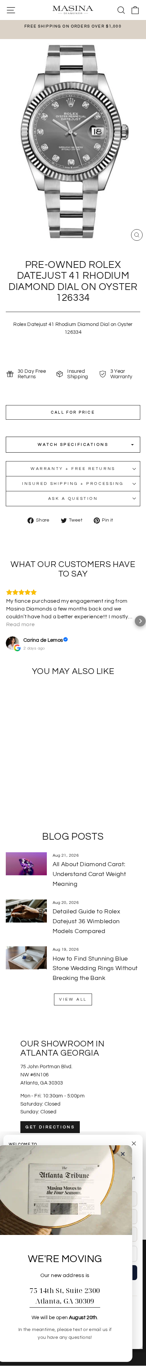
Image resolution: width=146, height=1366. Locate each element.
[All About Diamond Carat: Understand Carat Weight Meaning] (26, 863)
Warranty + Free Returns (73, 469)
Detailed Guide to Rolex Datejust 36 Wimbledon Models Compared (86, 921)
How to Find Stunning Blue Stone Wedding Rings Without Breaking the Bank (95, 968)
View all (73, 999)
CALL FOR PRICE (73, 412)
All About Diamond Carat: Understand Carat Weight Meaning (89, 874)
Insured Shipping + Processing (73, 483)
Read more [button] (20, 624)
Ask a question (73, 498)
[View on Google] (12, 643)
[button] (5, 621)
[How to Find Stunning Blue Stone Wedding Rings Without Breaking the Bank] (26, 957)
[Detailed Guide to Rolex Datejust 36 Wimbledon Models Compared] (26, 911)
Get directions (50, 1127)
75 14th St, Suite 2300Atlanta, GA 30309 (65, 1296)
